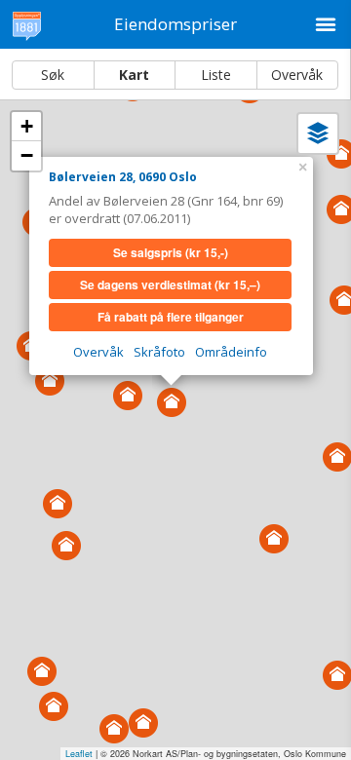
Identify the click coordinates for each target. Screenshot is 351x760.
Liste (216, 74)
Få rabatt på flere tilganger (171, 316)
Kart (134, 74)
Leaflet (79, 753)
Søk (52, 74)
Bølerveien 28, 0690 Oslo (123, 177)
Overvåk (297, 74)
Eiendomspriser (175, 24)
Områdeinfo (231, 352)
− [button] (26, 155)
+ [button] (26, 126)
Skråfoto (159, 352)
